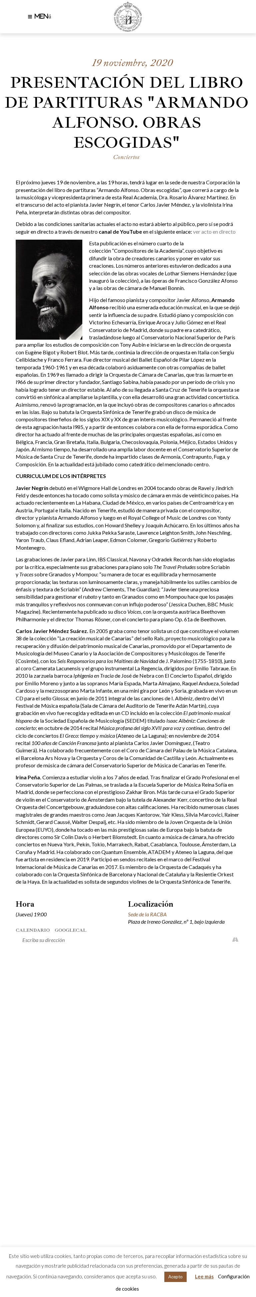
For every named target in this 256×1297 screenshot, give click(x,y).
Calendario (33, 930)
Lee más (204, 1276)
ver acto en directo (214, 231)
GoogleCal (70, 930)
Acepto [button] (175, 1276)
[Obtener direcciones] (235, 940)
